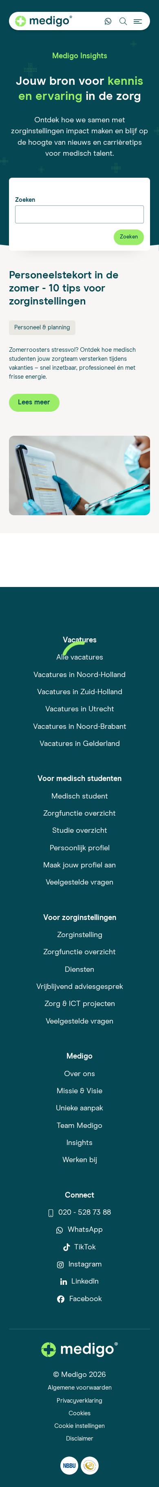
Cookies (79, 1413)
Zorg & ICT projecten (79, 1004)
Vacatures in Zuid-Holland (79, 692)
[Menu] (138, 21)
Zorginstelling (79, 935)
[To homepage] (79, 1349)
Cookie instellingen (79, 1426)
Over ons (79, 1074)
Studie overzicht (79, 830)
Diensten (79, 969)
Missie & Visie (79, 1091)
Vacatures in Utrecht (79, 709)
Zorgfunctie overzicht (79, 813)
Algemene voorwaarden (80, 1388)
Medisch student (79, 796)
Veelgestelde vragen (79, 882)
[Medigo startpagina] (43, 21)
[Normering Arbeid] (90, 1465)
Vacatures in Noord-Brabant (79, 726)
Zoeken (25, 200)
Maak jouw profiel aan (79, 865)
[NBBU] (69, 1465)
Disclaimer (79, 1439)
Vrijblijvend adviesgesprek (79, 987)
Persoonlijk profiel (80, 848)
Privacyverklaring (79, 1401)
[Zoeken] (123, 21)
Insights (79, 1143)
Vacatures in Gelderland (80, 744)
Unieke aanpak (79, 1108)
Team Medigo (79, 1126)
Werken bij (79, 1160)
